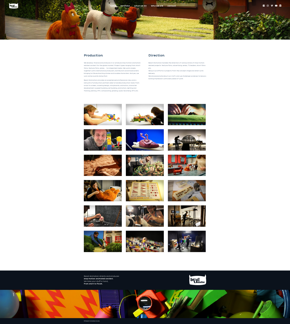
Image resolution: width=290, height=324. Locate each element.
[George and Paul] (103, 125)
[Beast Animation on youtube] (276, 6)
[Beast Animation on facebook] (264, 6)
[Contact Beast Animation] (13, 5)
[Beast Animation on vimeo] (272, 6)
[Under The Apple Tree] (145, 150)
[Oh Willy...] (103, 201)
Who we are (157, 6)
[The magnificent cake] (187, 150)
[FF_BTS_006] (187, 125)
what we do (140, 6)
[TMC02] (103, 175)
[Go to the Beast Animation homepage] (197, 285)
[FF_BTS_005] (145, 226)
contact (171, 6)
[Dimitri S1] (145, 175)
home (113, 6)
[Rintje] (103, 252)
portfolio (125, 6)
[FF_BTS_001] (103, 226)
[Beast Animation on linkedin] (280, 6)
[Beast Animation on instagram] (268, 6)
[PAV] (145, 252)
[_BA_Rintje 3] (187, 175)
